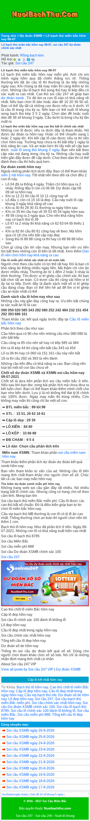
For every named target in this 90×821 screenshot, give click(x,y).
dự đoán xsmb (12, 98)
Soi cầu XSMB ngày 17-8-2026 (30, 787)
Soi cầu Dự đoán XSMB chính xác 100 (44, 705)
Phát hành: (10, 55)
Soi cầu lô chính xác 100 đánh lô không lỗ (43, 711)
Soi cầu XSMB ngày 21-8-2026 (30, 762)
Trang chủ (8, 35)
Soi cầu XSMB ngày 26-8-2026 (30, 730)
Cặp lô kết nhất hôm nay (45, 679)
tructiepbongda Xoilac (15, 794)
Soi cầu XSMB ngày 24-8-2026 (30, 743)
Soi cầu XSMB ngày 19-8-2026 (30, 774)
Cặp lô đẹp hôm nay (31, 691)
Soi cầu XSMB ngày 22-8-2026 (30, 756)
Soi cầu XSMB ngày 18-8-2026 (30, 781)
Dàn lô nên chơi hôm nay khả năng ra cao (45, 253)
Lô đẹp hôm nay (20, 699)
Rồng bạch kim (32, 55)
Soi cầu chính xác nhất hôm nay (56, 703)
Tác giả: (7, 63)
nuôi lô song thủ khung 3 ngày (35, 150)
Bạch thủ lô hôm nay (32, 687)
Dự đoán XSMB (31, 35)
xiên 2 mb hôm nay (15, 175)
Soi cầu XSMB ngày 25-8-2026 (30, 737)
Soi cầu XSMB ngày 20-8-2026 (30, 768)
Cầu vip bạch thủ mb (40, 695)
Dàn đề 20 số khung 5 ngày (46, 794)
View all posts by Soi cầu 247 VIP (27, 669)
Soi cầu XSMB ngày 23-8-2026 (30, 749)
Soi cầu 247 (24, 63)
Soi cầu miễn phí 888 (33, 714)
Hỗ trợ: (7, 59)
